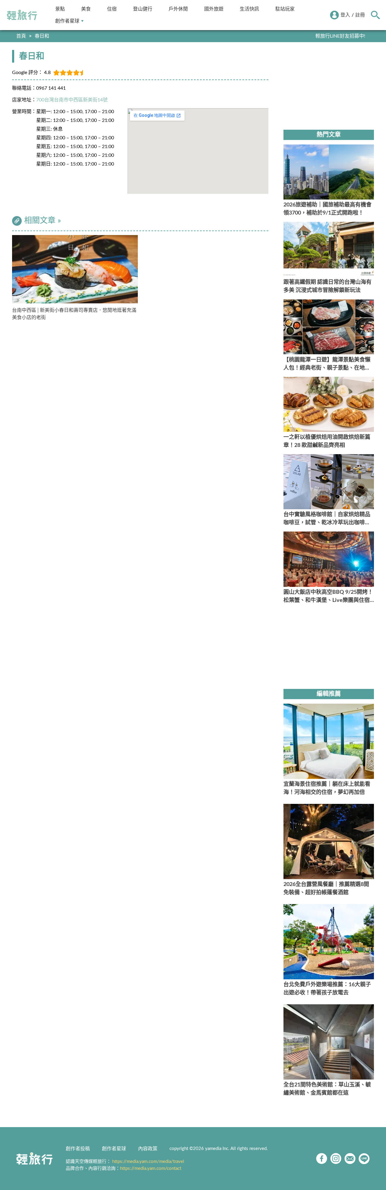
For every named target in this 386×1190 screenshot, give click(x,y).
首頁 (21, 36)
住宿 (112, 8)
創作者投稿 (78, 1148)
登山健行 (142, 8)
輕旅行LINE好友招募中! (340, 36)
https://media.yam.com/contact (150, 1168)
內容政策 (147, 1148)
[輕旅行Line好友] (364, 1158)
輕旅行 (22, 15)
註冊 (360, 15)
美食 (86, 8)
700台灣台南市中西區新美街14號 (72, 100)
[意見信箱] (350, 1158)
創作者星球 (67, 20)
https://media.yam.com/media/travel (148, 1161)
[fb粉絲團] (321, 1158)
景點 (60, 8)
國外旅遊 (213, 8)
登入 (345, 15)
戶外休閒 (178, 8)
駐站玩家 (285, 8)
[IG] (335, 1158)
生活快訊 (249, 8)
